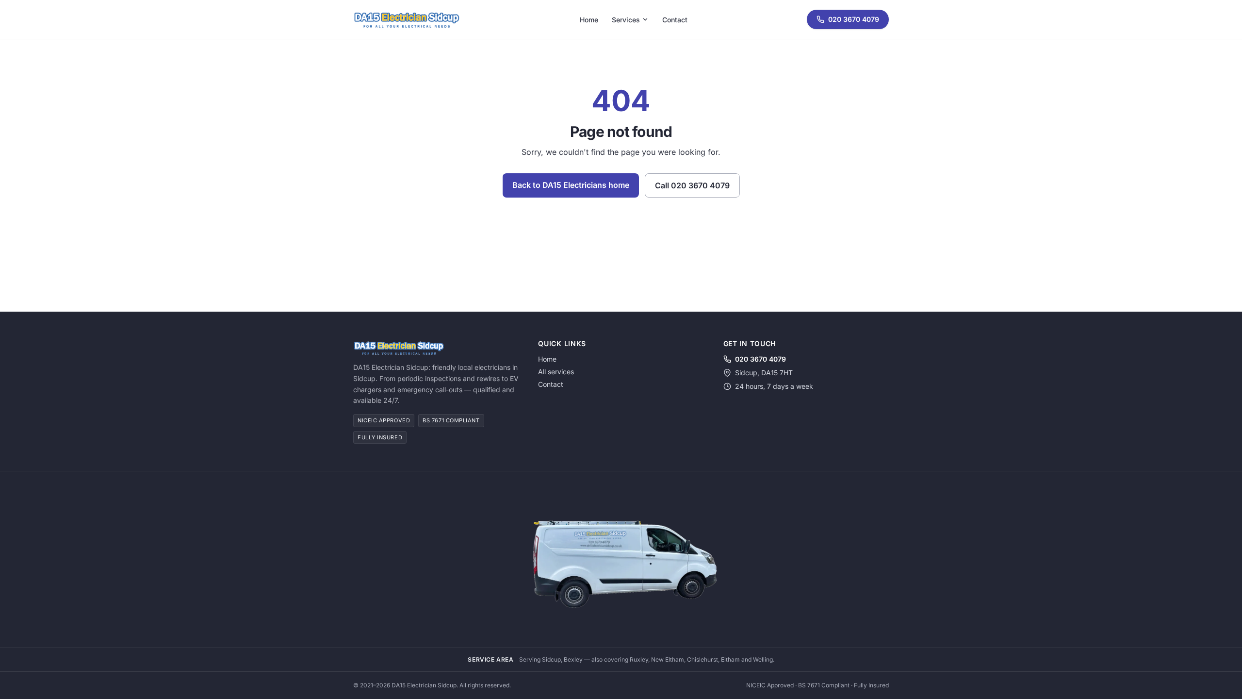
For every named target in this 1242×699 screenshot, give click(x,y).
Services (626, 20)
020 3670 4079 (853, 19)
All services (556, 371)
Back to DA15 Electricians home (570, 185)
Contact (674, 20)
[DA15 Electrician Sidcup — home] (406, 19)
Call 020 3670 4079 (692, 185)
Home (589, 20)
